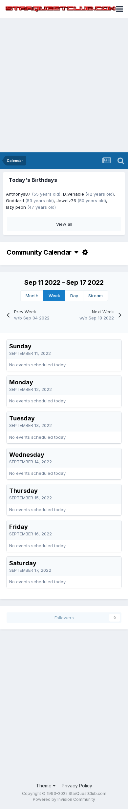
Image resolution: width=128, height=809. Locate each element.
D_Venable (73, 194)
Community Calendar (41, 252)
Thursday (23, 490)
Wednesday (26, 454)
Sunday (20, 346)
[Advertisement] (64, 85)
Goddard (15, 200)
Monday (21, 382)
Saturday (22, 563)
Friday (18, 526)
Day (74, 295)
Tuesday (22, 418)
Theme (44, 785)
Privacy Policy (77, 785)
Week (54, 295)
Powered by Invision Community (64, 799)
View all (64, 224)
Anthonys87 (18, 194)
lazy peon (16, 207)
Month (32, 295)
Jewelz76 (66, 200)
